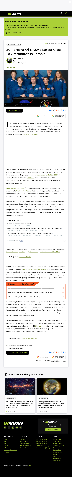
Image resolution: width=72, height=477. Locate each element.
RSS (30, 465)
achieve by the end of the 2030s (47, 175)
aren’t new (30, 178)
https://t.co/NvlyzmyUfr (15, 252)
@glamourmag (33, 252)
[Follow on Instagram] (13, 427)
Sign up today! (53, 430)
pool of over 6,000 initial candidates (35, 269)
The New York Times (30, 135)
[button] (66, 13)
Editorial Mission (41, 439)
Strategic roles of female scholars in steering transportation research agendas (34, 228)
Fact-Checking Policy (43, 448)
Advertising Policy (58, 446)
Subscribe (7, 448)
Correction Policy (41, 441)
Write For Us (24, 441)
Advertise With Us (25, 446)
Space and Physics (15, 44)
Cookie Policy (57, 441)
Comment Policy (41, 443)
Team (5, 441)
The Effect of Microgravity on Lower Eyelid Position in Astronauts (29, 233)
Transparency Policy (42, 446)
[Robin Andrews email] (14, 60)
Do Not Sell (56, 456)
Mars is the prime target (15, 188)
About (5, 443)
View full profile (10, 67)
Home (5, 439)
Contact (22, 439)
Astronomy (12, 398)
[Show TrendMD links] (64, 240)
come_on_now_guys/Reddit (30, 338)
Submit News (24, 443)
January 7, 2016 (25, 257)
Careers (6, 446)
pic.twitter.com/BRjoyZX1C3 (50, 252)
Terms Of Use (57, 439)
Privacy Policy (57, 443)
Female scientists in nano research (19, 224)
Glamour (38, 326)
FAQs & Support (25, 448)
